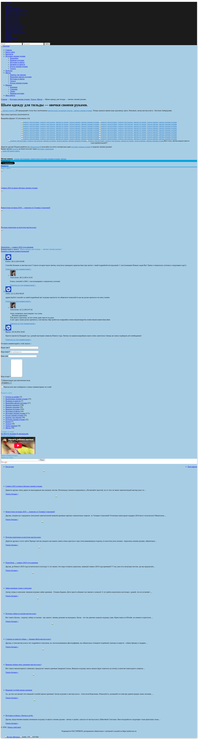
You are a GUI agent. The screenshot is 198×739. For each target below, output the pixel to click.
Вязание (9, 85)
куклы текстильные (22, 159)
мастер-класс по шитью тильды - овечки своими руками (70, 111)
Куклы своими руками (14, 27)
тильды (15, 149)
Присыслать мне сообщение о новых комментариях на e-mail (27, 387)
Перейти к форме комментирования (15, 251)
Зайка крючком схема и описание (19, 588)
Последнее (10, 467)
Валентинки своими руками (17, 11)
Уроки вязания (11, 38)
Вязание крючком (12, 17)
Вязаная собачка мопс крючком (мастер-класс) (23, 665)
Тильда (8, 36)
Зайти (47, 44)
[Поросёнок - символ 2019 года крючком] (9, 245)
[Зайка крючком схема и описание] (40, 588)
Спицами (13, 89)
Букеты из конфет (12, 9)
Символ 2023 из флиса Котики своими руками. (19, 188)
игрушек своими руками (81, 147)
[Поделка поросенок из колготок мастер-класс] (9, 225)
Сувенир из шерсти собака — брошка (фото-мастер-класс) (28, 639)
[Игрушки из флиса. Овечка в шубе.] (42, 716)
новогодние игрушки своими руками (45, 159)
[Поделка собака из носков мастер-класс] (45, 614)
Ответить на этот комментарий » (18, 269)
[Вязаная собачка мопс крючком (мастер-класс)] (50, 665)
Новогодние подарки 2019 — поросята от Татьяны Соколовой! (25, 208)
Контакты (9, 54)
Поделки (9, 71)
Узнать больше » (12, 494)
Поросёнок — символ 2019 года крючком (17, 247)
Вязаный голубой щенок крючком (19, 690)
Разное (8, 34)
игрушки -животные (45, 149)
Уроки (12, 91)
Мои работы (10, 95)
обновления (34, 147)
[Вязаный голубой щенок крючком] (41, 690)
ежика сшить (14, 151)
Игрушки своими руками (15, 25)
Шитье (8, 40)
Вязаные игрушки (13, 21)
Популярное (192, 467)
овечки (63, 159)
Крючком (13, 87)
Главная (9, 3)
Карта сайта (10, 52)
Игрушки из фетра (13, 23)
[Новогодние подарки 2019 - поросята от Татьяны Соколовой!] (9, 206)
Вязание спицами (12, 19)
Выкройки (14, 58)
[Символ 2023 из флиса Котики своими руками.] (9, 186)
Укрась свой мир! (14, 727)
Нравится (4, 166)
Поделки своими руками (15, 31)
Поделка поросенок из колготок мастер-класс (18, 227)
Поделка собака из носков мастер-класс (21, 614)
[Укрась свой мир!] (5, 46)
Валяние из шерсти (13, 13)
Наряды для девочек (13, 29)
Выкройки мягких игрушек (16, 15)
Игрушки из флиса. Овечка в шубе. (19, 716)
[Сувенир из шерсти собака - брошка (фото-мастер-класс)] (60, 639)
